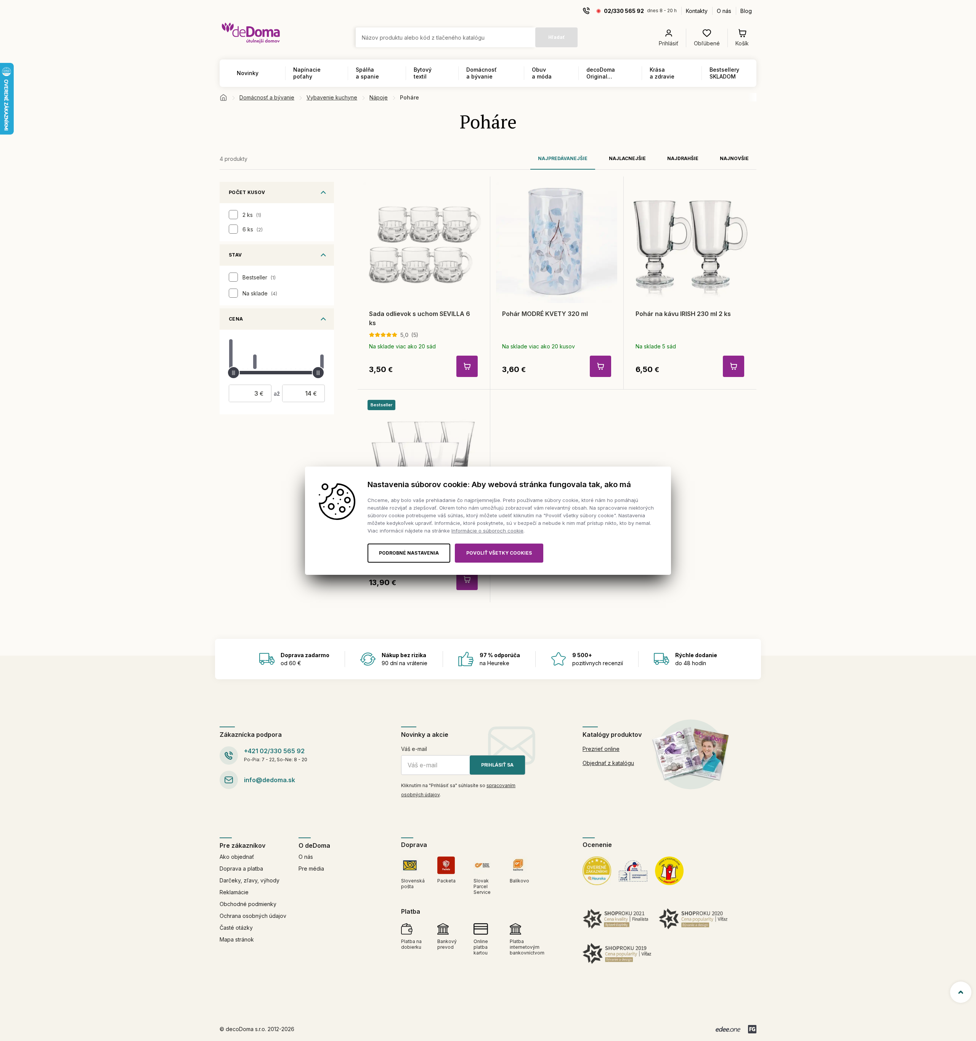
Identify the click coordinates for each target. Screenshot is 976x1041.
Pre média (311, 868)
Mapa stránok (237, 939)
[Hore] (960, 992)
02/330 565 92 (624, 11)
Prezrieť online (601, 749)
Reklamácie (234, 892)
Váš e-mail (414, 749)
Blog (746, 11)
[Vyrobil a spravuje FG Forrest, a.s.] (752, 1029)
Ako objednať (237, 856)
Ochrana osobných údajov (253, 916)
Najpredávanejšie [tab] (563, 158)
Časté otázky (236, 927)
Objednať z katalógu (608, 763)
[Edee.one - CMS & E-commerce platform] (728, 1029)
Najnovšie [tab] (734, 158)
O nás (724, 11)
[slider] (233, 372)
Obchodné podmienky (248, 904)
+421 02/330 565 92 (274, 751)
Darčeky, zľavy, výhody (249, 880)
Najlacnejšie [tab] (627, 158)
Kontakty (697, 11)
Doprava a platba (241, 868)
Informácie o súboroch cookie (487, 531)
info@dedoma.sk (269, 780)
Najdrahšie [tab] (682, 158)
